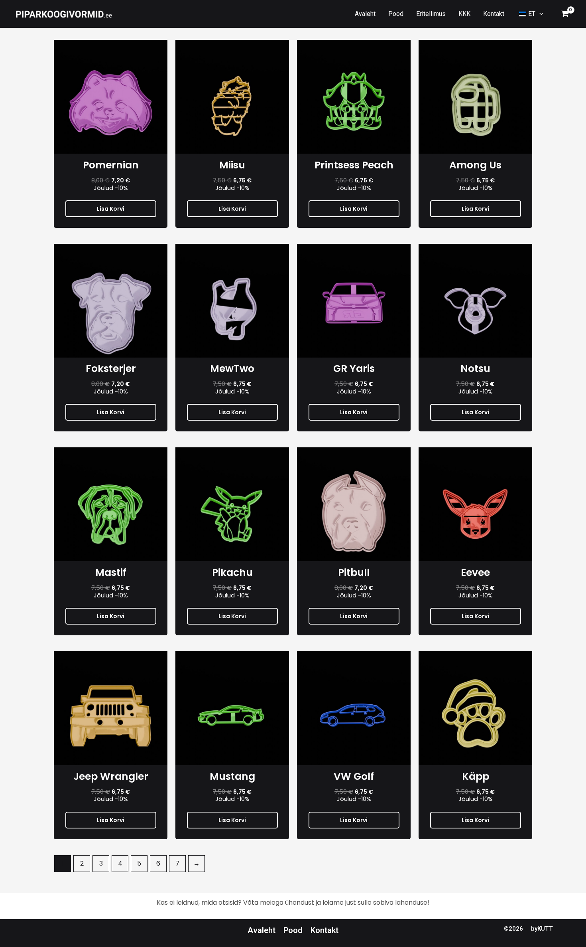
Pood (293, 930)
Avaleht (261, 930)
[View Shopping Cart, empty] (564, 14)
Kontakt (324, 930)
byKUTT (542, 928)
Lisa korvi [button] (110, 209)
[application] (539, 14)
